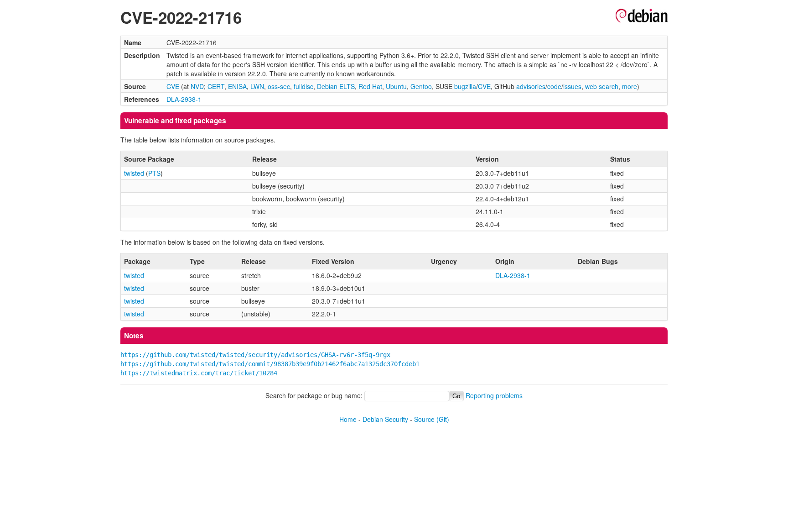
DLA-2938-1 (184, 99)
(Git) (442, 419)
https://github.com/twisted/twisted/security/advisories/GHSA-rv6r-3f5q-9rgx (255, 354)
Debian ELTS (336, 86)
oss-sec (279, 86)
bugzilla (465, 86)
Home (348, 419)
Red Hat (370, 86)
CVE (172, 86)
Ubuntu (396, 86)
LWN (257, 86)
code (554, 86)
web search (601, 86)
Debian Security (385, 419)
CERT (215, 86)
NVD (197, 86)
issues (572, 86)
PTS (154, 173)
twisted (134, 173)
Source (424, 419)
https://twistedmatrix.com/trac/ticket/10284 (198, 373)
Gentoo (421, 86)
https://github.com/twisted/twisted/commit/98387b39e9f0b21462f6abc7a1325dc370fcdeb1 (270, 364)
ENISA (237, 86)
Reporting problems (494, 395)
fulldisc (303, 86)
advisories (530, 86)
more (629, 86)
